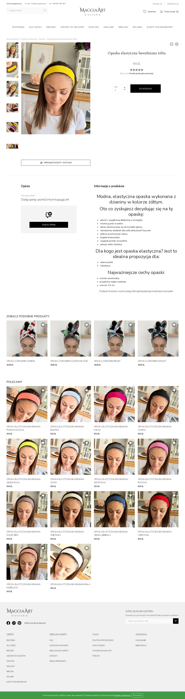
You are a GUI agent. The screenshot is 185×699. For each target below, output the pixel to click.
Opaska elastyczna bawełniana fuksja (111, 428)
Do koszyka (145, 88)
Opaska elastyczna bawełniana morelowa (23, 586)
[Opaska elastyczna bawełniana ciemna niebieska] (114, 509)
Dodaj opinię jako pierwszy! (141, 73)
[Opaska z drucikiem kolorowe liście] (70, 338)
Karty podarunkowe (160, 27)
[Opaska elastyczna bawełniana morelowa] (27, 562)
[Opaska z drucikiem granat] (158, 338)
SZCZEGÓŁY (41, 365)
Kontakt (54, 656)
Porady (96, 656)
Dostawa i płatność (59, 645)
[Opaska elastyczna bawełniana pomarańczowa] (27, 404)
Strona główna (13, 39)
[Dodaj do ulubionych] (171, 44)
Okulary (108, 27)
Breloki (123, 27)
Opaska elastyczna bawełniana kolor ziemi (23, 533)
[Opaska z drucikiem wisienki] (27, 338)
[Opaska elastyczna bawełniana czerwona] (158, 509)
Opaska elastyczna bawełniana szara (67, 481)
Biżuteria (18, 27)
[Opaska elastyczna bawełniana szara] (70, 457)
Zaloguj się (157, 4)
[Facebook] (8, 623)
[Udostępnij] (176, 44)
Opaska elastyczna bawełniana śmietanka (67, 533)
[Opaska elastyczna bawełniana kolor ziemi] (27, 509)
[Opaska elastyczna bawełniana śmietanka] (70, 509)
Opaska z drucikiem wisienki (21, 361)
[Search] (45, 10)
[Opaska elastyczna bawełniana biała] (70, 562)
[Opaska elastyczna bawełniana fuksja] (114, 404)
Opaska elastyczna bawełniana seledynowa (23, 481)
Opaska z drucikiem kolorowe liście (69, 361)
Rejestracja (141, 645)
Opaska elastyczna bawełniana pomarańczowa (23, 428)
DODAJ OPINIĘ (49, 224)
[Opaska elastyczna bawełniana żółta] (12, 50)
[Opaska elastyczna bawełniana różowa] (158, 457)
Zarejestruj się (172, 4)
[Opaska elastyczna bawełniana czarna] (158, 404)
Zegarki (137, 27)
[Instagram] (14, 623)
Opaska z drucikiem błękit (107, 361)
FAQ (51, 640)
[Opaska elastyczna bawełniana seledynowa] (27, 457)
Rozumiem (137, 695)
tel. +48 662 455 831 (57, 3)
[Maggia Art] (92, 11)
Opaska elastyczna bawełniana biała (70, 584)
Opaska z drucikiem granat (152, 361)
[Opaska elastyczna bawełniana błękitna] (70, 404)
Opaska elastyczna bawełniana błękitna (67, 428)
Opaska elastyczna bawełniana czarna (155, 428)
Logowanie (141, 640)
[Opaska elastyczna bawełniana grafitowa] (114, 457)
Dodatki (94, 27)
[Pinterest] (19, 623)
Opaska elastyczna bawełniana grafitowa (111, 481)
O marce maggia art (102, 650)
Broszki (51, 27)
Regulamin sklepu (58, 661)
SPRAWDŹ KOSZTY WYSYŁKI (58, 162)
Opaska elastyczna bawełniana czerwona (155, 533)
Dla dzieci (35, 27)
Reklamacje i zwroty (59, 650)
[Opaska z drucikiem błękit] (114, 338)
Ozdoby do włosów (72, 27)
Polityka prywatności (102, 640)
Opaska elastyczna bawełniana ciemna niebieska (111, 533)
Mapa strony (98, 645)
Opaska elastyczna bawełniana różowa (155, 481)
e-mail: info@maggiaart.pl (35, 3)
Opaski (42, 39)
